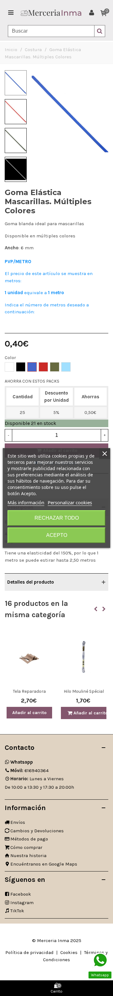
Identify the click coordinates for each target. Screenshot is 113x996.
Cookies (69, 952)
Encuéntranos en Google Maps (43, 864)
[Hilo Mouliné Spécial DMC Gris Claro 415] (83, 657)
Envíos (17, 822)
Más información (26, 502)
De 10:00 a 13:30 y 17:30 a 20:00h (39, 787)
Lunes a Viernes (37, 778)
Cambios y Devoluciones (37, 831)
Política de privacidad (29, 952)
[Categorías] (11, 13)
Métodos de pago (29, 839)
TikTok (17, 911)
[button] (96, 609)
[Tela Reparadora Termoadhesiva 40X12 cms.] (29, 657)
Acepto (56, 535)
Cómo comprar (26, 847)
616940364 (29, 770)
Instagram (22, 902)
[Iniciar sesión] (92, 13)
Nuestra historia (28, 855)
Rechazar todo (57, 518)
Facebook (20, 894)
